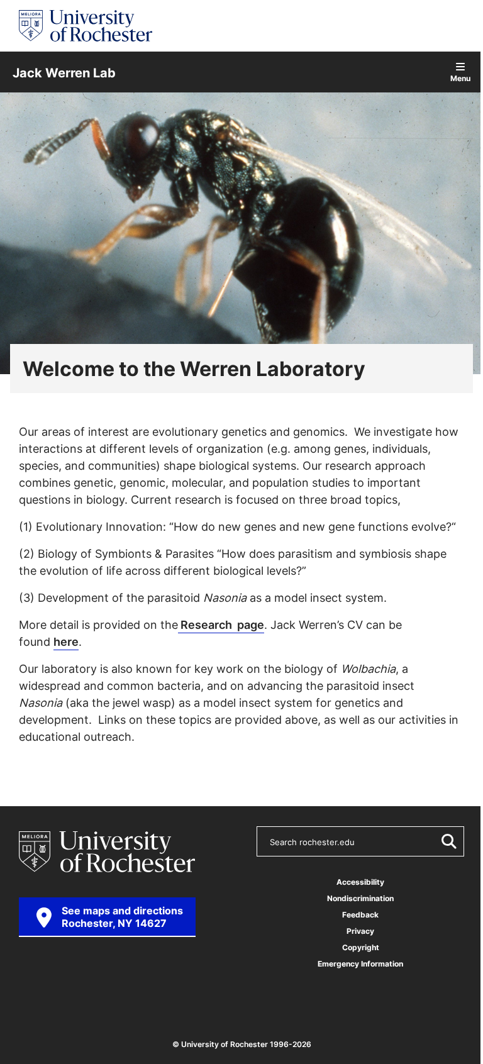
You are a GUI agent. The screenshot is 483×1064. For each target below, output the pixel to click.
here (66, 641)
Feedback (360, 914)
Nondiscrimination (360, 898)
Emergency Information (360, 963)
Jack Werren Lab (64, 72)
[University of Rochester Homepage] (85, 26)
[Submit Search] (447, 841)
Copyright (360, 947)
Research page (221, 624)
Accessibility (360, 882)
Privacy (360, 931)
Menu (460, 77)
